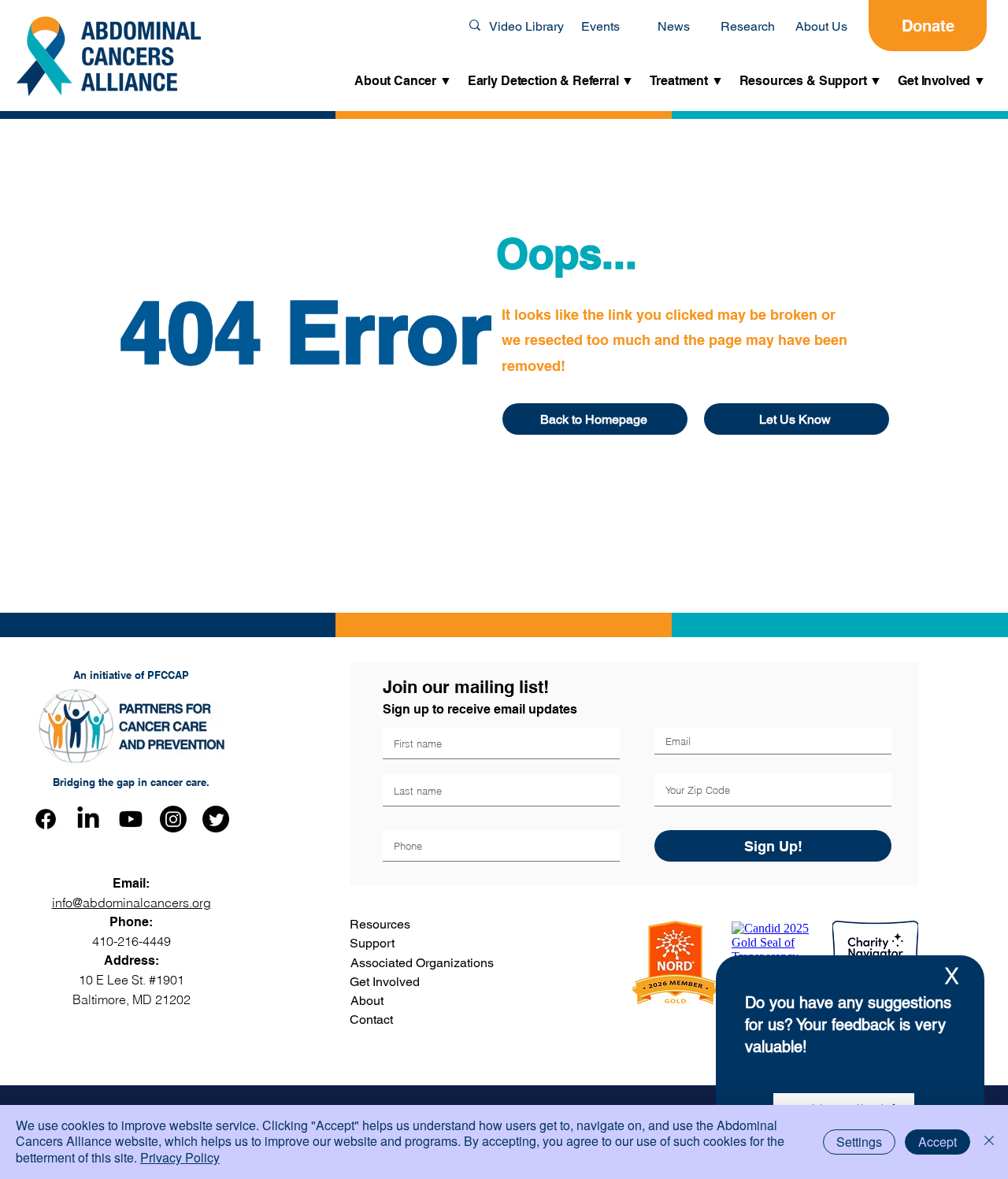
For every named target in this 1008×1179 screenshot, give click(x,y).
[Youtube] (130, 819)
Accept (937, 1142)
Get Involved (385, 981)
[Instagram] (173, 819)
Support (372, 943)
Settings (859, 1142)
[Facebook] (45, 819)
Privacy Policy (180, 1157)
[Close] (989, 1142)
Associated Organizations (422, 962)
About (367, 1000)
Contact (371, 1019)
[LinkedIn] (88, 819)
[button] (403, 81)
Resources (380, 924)
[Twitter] (215, 819)
